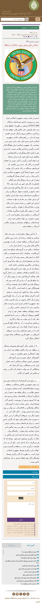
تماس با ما (30, 598)
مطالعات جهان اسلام (24, 467)
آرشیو (24, 598)
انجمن (38, 601)
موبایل (7, 598)
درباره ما (37, 598)
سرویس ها (18, 598)
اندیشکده (35, 467)
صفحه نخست (33, 27)
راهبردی (24, 27)
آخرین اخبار (31, 545)
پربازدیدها (11, 545)
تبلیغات (12, 598)
